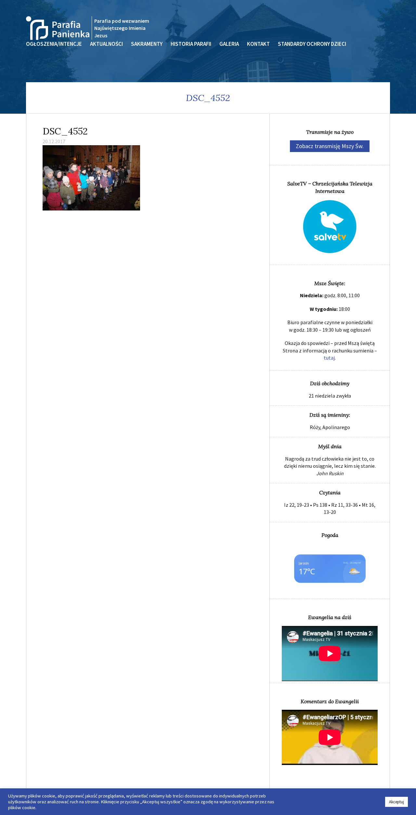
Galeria (229, 43)
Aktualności (106, 43)
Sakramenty (146, 43)
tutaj (329, 357)
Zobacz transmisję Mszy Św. (330, 146)
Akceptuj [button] (396, 802)
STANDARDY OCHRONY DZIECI (312, 43)
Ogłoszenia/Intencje (54, 43)
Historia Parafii (191, 43)
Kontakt (258, 43)
